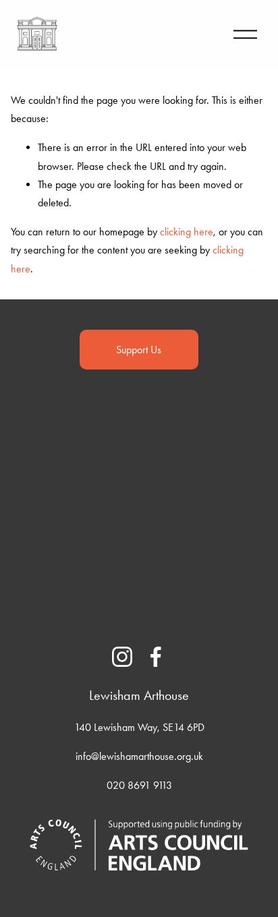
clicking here (186, 231)
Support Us (138, 349)
